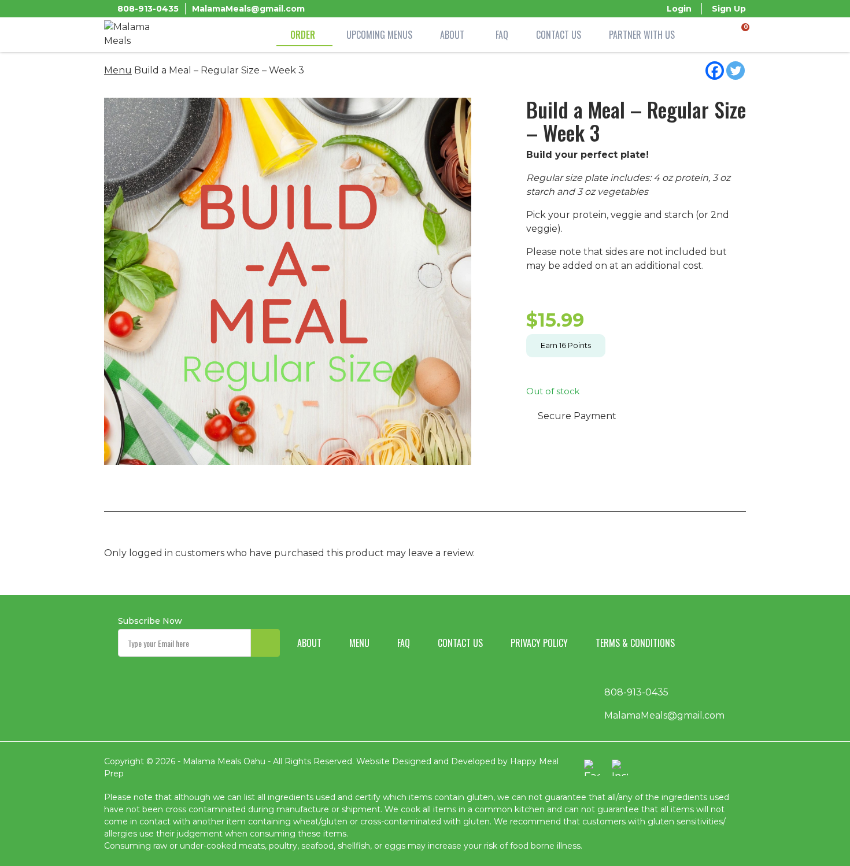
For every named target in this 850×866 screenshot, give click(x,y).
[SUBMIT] (265, 643)
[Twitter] (735, 70)
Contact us (460, 643)
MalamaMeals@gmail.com (248, 8)
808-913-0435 (148, 8)
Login (679, 8)
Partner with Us (642, 35)
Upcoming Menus (379, 35)
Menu (118, 70)
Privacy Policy (539, 643)
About (452, 35)
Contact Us (558, 35)
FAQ (502, 35)
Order (302, 35)
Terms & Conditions (635, 643)
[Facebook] (714, 70)
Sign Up (729, 8)
